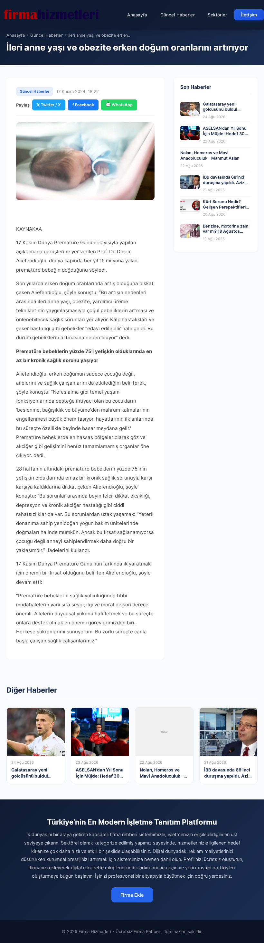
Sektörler (217, 14)
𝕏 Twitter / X (49, 104)
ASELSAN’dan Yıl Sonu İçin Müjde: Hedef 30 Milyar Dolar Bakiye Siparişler (225, 136)
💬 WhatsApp (119, 104)
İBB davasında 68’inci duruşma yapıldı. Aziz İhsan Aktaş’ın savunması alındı (223, 185)
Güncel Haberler (177, 14)
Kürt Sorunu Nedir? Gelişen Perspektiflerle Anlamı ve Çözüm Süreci (226, 207)
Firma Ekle (132, 895)
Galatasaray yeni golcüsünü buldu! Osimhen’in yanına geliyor (221, 112)
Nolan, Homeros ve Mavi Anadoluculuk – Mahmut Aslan (210, 155)
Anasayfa (137, 14)
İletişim (249, 14)
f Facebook (83, 104)
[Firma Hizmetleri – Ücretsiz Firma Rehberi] (51, 14)
